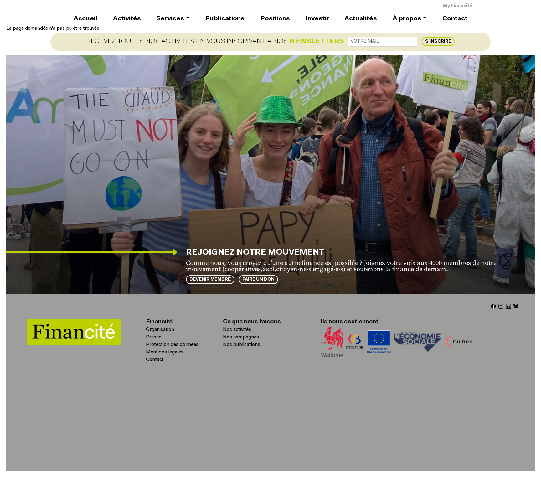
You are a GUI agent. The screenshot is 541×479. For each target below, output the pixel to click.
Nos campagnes (241, 337)
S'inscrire (438, 41)
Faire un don (258, 279)
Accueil (85, 19)
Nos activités (237, 329)
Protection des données (172, 344)
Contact (454, 19)
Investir (317, 19)
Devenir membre (210, 279)
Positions (275, 19)
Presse (153, 337)
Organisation (160, 329)
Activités (127, 19)
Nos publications (241, 344)
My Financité (457, 6)
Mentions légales (164, 352)
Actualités (360, 19)
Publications (225, 19)
